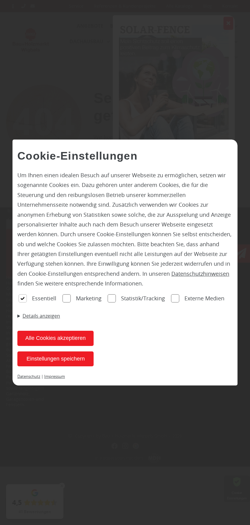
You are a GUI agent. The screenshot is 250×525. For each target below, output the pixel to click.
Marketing (89, 298)
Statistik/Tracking (143, 298)
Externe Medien (204, 298)
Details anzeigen (41, 316)
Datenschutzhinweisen (200, 273)
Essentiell (44, 298)
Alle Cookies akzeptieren (55, 338)
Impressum (54, 376)
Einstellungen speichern (56, 359)
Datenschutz (28, 376)
